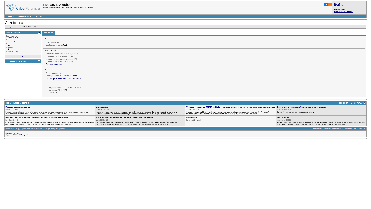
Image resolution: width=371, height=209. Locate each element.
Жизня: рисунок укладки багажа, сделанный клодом (301, 107)
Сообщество (23, 16)
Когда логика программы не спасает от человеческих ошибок (125, 117)
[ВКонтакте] (326, 4)
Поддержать (317, 128)
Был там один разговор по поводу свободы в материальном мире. (37, 117)
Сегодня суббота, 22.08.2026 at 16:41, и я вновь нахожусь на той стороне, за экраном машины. (230, 107)
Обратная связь (359, 128)
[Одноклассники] (330, 4)
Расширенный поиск (54, 64)
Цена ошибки (102, 107)
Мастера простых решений (17, 107)
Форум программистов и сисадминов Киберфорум (62, 7)
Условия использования (342, 128)
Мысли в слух (283, 117)
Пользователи (87, 7)
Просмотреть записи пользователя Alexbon (65, 78)
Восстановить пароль (343, 12)
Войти (339, 4)
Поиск (38, 16)
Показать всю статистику (31, 57)
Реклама (327, 128)
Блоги (9, 16)
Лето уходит (192, 117)
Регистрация (340, 9)
